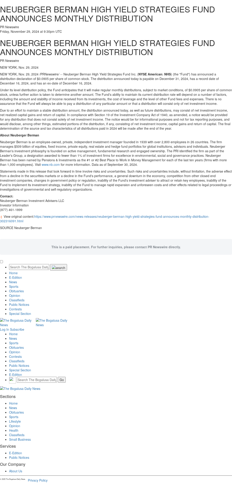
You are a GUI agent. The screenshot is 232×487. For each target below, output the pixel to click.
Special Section (20, 313)
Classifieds (16, 300)
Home (13, 273)
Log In (4, 329)
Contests (15, 309)
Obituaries (16, 291)
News (13, 282)
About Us (15, 471)
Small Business (20, 439)
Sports (13, 286)
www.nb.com (51, 164)
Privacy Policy (38, 480)
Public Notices (19, 304)
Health (13, 430)
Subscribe (17, 329)
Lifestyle (15, 421)
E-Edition (15, 277)
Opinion (14, 295)
